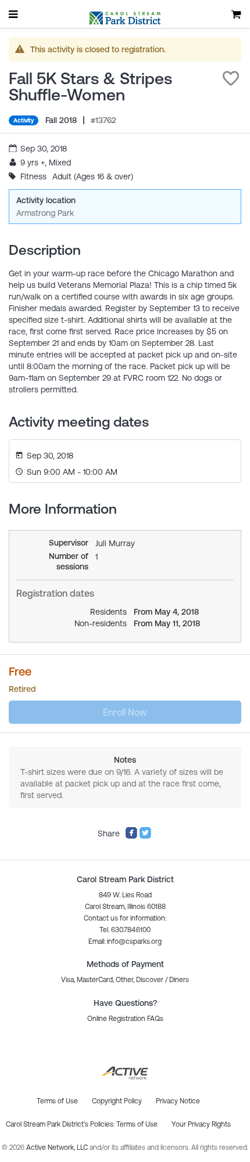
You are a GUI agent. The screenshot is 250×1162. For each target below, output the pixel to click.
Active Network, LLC (58, 1147)
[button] (231, 78)
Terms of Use (137, 1124)
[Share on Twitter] (145, 836)
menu (14, 14)
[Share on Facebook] (131, 836)
